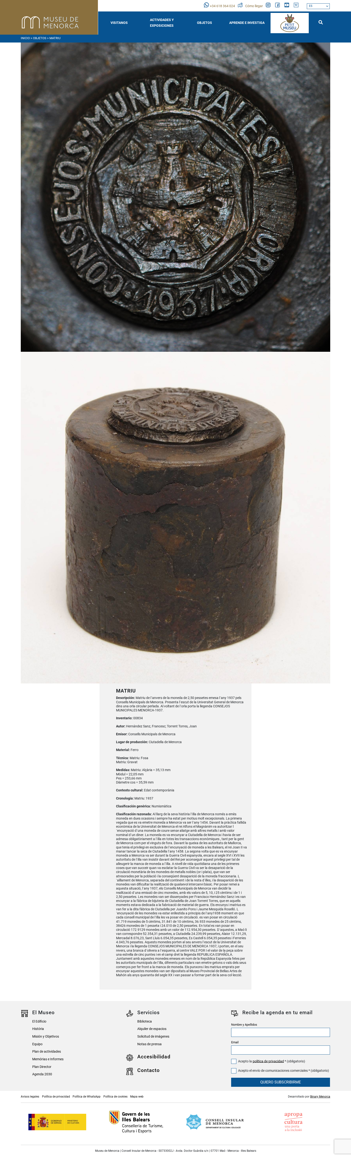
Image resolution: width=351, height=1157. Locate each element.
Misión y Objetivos (45, 1036)
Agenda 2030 (42, 1074)
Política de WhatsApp (87, 1096)
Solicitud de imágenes (153, 1036)
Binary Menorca (320, 1096)
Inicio (25, 38)
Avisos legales (30, 1096)
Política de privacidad (56, 1096)
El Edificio (39, 1021)
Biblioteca (144, 1021)
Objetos (39, 38)
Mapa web (137, 1096)
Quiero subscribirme (280, 1082)
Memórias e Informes (48, 1059)
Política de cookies (115, 1096)
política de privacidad (268, 1061)
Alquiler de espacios (151, 1029)
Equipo (37, 1044)
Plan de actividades (46, 1052)
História (38, 1029)
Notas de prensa (149, 1044)
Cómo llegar (254, 6)
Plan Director (41, 1067)
